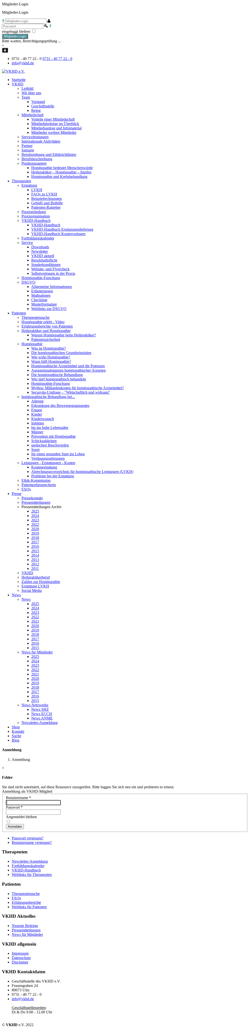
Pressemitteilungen (26, 930)
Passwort (14, 807)
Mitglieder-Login (15, 36)
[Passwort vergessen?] (50, 26)
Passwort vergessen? (27, 838)
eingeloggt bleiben (16, 31)
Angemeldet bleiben (21, 817)
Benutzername (18, 798)
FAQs (16, 898)
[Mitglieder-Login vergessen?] (3, 21)
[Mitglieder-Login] (5, 50)
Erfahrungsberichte (26, 902)
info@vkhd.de (23, 63)
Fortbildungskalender (28, 866)
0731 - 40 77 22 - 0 (57, 59)
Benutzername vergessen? (32, 842)
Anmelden (15, 826)
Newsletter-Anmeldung (39, 723)
